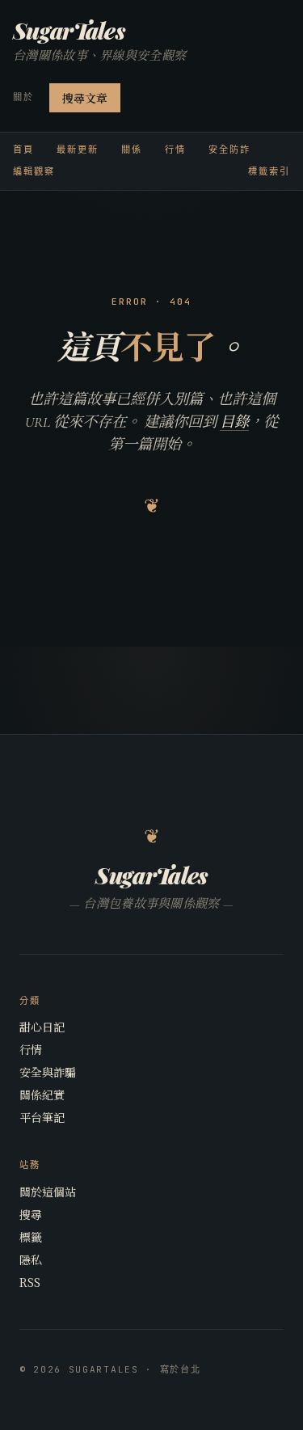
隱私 (30, 1259)
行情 (175, 149)
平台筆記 (42, 1117)
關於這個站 (47, 1191)
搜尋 (30, 1214)
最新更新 (78, 149)
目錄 (234, 422)
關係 (131, 149)
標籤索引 (269, 171)
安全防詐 (229, 149)
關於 (23, 97)
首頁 (23, 149)
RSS (29, 1282)
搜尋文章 (84, 98)
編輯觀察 (34, 171)
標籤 (30, 1237)
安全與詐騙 (47, 1072)
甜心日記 (42, 1027)
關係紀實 (42, 1094)
